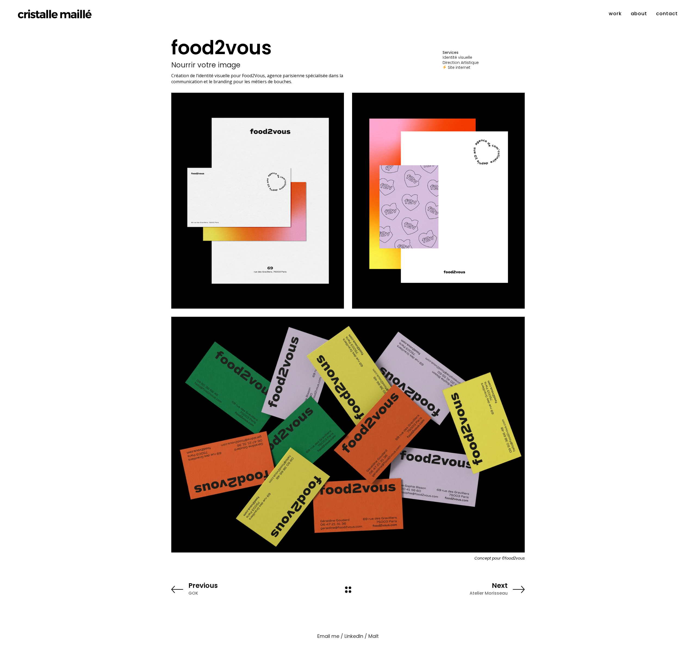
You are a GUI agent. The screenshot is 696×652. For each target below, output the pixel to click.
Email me (328, 636)
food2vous (515, 558)
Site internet (459, 67)
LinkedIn (353, 636)
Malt (373, 636)
